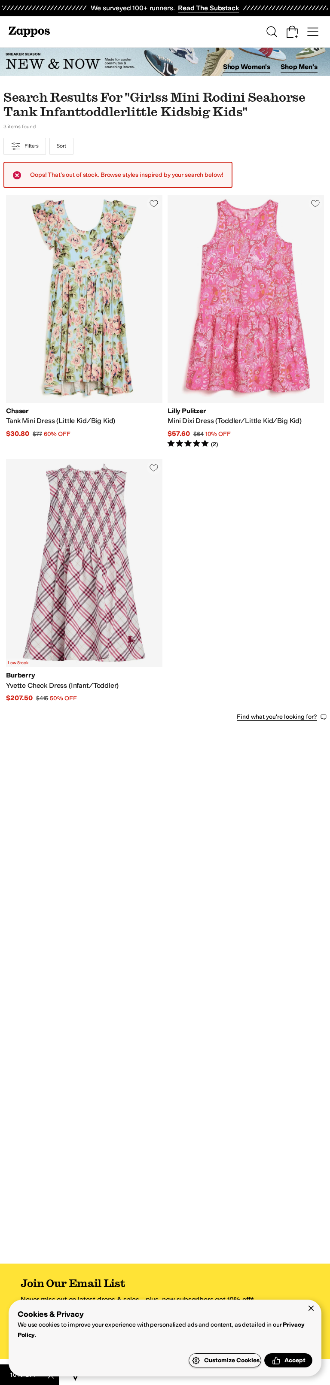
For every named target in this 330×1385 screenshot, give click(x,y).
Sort (61, 146)
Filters (31, 146)
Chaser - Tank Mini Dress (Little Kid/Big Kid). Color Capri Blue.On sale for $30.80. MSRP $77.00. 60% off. (84, 322)
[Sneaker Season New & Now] (165, 62)
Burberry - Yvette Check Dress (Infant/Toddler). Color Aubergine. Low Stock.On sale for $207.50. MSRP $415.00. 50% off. (84, 581)
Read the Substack (208, 8)
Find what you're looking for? (277, 716)
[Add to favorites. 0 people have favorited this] (154, 203)
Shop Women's (247, 67)
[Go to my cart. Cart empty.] (292, 31)
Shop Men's (299, 67)
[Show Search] (271, 31)
